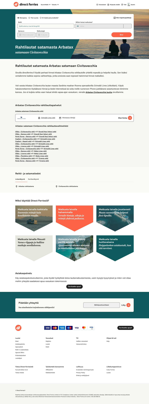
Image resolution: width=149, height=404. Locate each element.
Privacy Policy (80, 372)
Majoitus (48, 341)
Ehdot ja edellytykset (82, 375)
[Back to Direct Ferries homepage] (26, 4)
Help (108, 341)
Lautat (48, 344)
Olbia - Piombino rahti (23, 156)
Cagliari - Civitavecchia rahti (26, 139)
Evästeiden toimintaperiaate (85, 370)
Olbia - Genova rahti (22, 134)
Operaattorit (19, 347)
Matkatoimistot (50, 372)
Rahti (47, 347)
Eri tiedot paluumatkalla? (50, 18)
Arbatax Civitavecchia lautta (99, 92)
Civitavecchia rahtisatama (68, 186)
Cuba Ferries (111, 370)
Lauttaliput (18, 358)
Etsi (121, 35)
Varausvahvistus (81, 344)
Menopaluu (23, 18)
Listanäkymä (20, 179)
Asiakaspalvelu (20, 344)
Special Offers (19, 352)
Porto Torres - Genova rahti (25, 136)
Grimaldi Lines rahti (47, 139)
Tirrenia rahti (43, 158)
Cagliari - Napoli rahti (23, 141)
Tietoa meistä (19, 372)
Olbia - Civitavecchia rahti (25, 132)
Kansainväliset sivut (21, 370)
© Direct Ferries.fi (20, 390)
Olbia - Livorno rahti (22, 146)
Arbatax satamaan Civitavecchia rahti (29, 111)
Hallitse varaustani (82, 341)
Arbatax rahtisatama (26, 186)
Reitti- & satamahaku (21, 350)
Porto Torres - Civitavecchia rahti (27, 149)
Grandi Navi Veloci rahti (47, 132)
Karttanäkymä (33, 179)
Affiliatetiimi (49, 370)
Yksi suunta (34, 18)
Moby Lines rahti (40, 151)
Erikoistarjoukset (20, 355)
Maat (16, 341)
